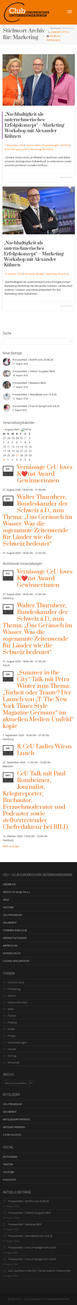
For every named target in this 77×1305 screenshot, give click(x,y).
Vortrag (12, 1056)
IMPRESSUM (10, 945)
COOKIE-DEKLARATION (16, 961)
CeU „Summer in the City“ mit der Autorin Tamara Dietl (39, 1270)
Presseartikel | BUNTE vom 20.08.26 (28, 1201)
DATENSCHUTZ (12, 953)
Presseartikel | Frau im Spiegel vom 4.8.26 (32, 1259)
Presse (11, 1035)
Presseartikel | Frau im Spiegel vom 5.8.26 (32, 1247)
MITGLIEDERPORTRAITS (16, 1119)
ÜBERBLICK (9, 884)
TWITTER (8, 1164)
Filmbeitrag (14, 989)
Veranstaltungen (50, 145)
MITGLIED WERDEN (14, 1127)
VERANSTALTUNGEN (15, 938)
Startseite (55, 28)
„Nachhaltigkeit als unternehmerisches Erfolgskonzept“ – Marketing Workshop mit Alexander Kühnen (34, 125)
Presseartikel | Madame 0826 (24, 1224)
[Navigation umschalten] (69, 11)
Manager (40, 273)
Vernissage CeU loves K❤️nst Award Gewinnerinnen (44, 474)
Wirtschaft (13, 1062)
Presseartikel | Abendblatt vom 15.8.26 (30, 1236)
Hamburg (65, 145)
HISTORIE (8, 907)
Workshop (47, 149)
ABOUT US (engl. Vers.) (16, 892)
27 (17, 455)
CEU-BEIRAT (10, 922)
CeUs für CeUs (16, 982)
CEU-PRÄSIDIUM (12, 915)
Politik (11, 1029)
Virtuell (12, 1049)
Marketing (35, 149)
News (38, 145)
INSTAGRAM (10, 1156)
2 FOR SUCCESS (12, 1134)
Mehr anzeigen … (12, 846)
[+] (39, 80)
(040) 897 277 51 (59, 32)
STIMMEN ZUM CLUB (15, 930)
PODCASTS (9, 1179)
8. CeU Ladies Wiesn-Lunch (45, 750)
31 (4, 459)
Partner (12, 1015)
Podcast (12, 1022)
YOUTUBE (8, 1172)
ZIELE (6, 899)
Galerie (30, 145)
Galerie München (17, 1002)
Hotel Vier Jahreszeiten (17, 149)
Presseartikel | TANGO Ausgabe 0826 (29, 1212)
